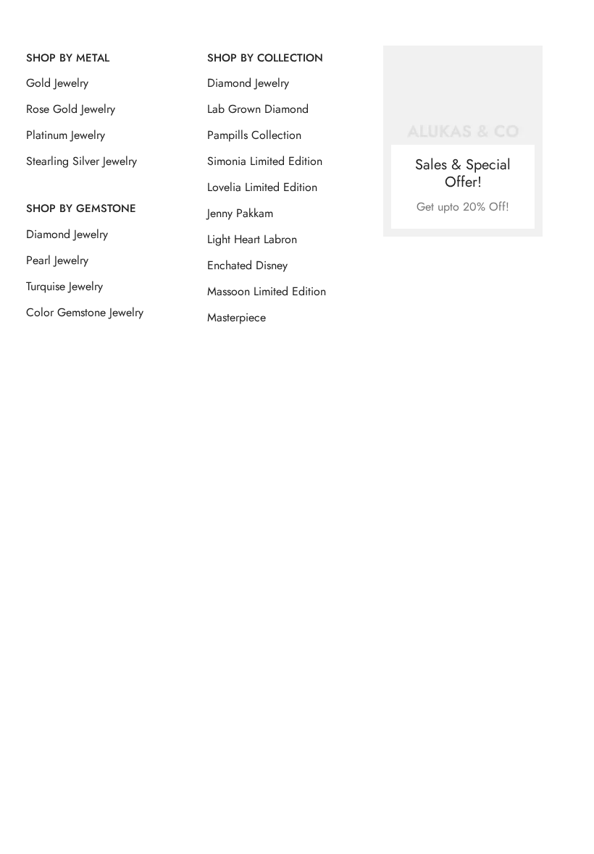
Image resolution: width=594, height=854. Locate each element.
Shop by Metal (67, 58)
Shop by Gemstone (81, 208)
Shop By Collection (265, 58)
